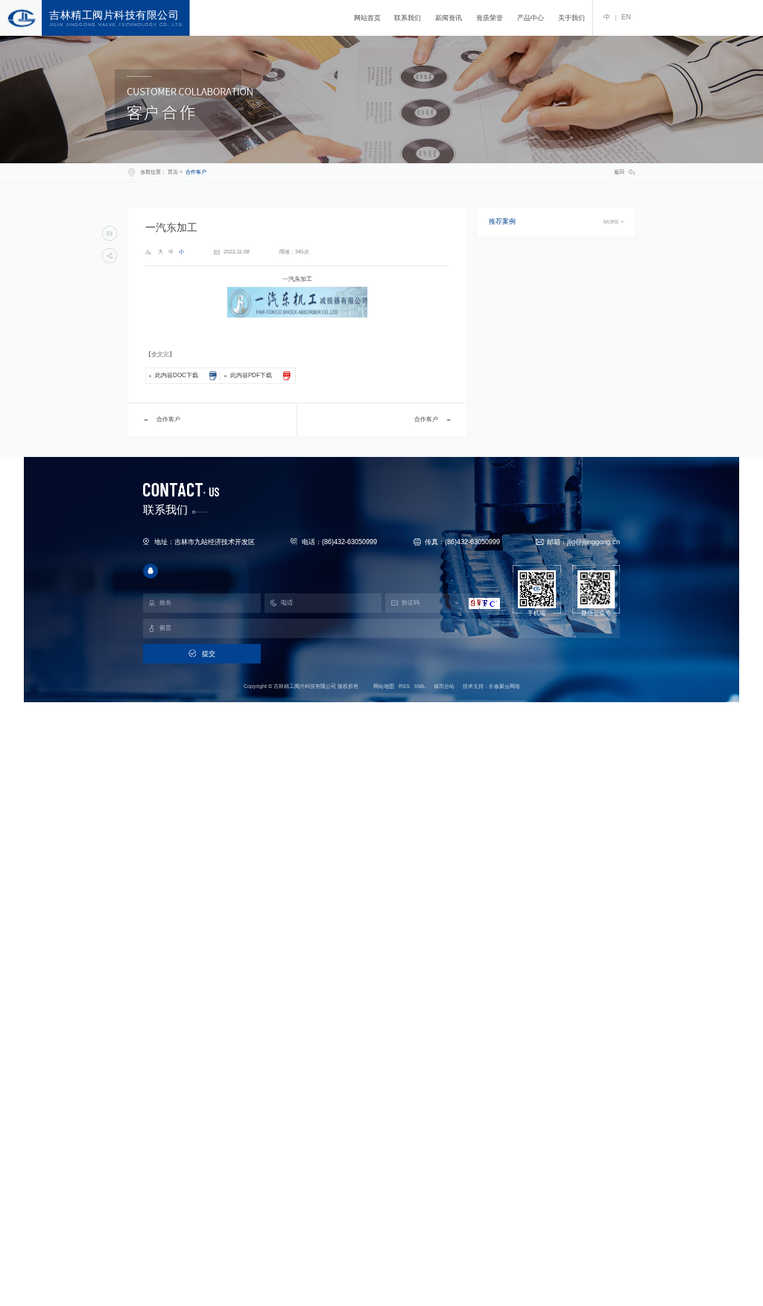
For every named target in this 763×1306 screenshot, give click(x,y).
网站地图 (383, 686)
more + (614, 221)
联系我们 (407, 18)
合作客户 (196, 171)
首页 (173, 171)
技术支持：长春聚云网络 (491, 686)
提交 (208, 653)
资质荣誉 (489, 18)
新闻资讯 (448, 18)
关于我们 (571, 18)
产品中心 (530, 18)
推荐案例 (502, 221)
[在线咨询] (150, 571)
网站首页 (367, 18)
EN (626, 17)
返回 (619, 171)
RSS (404, 686)
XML (419, 686)
